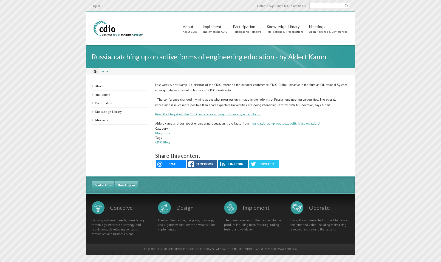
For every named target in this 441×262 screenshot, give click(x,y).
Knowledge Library (283, 26)
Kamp (256, 114)
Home (261, 6)
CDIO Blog (162, 142)
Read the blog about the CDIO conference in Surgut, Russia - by (199, 114)
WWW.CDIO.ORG (287, 249)
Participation (244, 26)
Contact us (103, 185)
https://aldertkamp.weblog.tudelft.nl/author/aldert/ (285, 123)
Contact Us (298, 6)
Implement (212, 26)
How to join (126, 185)
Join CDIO (282, 6)
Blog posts (162, 133)
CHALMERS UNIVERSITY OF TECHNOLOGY (186, 249)
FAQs (270, 6)
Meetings (317, 26)
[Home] (118, 28)
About (188, 26)
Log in (96, 6)
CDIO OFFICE (151, 249)
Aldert (247, 114)
